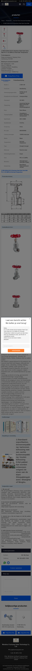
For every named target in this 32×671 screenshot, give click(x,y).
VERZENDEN (16, 350)
